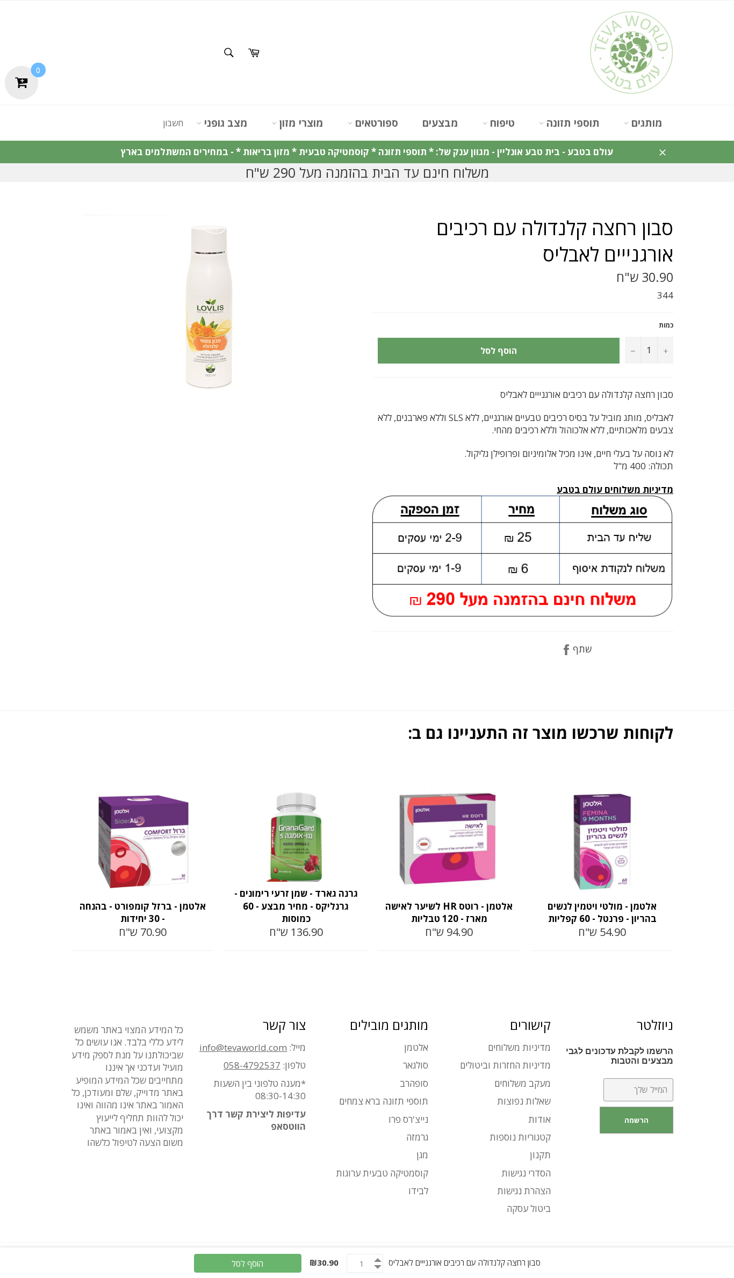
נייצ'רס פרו (408, 1119)
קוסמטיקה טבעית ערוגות (382, 1173)
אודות (539, 1119)
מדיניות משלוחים (519, 1047)
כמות (666, 325)
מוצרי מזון (300, 123)
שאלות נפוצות (524, 1101)
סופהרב (414, 1083)
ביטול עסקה (529, 1208)
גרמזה (417, 1137)
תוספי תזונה (572, 123)
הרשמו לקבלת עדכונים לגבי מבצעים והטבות (619, 1056)
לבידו (418, 1191)
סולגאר (415, 1065)
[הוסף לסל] (205, 774)
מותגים (646, 123)
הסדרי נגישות (526, 1173)
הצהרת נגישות (524, 1191)
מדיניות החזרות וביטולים (505, 1065)
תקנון (540, 1155)
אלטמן (416, 1047)
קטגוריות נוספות (520, 1137)
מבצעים (440, 123)
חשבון (173, 123)
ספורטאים (375, 123)
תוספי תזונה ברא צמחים (383, 1101)
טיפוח (501, 123)
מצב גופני (225, 123)
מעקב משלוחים (522, 1083)
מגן (422, 1155)
